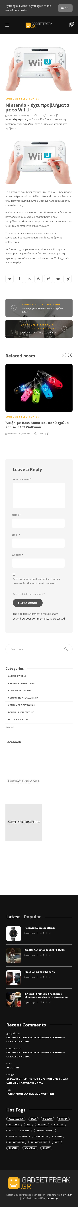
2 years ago (29, 933)
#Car (33, 1119)
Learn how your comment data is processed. (39, 618)
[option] (39, 399)
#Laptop (58, 1124)
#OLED (58, 1136)
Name (16, 514)
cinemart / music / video (22, 683)
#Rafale (13, 1148)
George (10, 1074)
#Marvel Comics (45, 1130)
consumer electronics (22, 98)
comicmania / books (19, 690)
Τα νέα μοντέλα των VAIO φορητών (30, 1093)
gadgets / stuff (44, 328)
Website (17, 554)
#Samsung (30, 1148)
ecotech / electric (18, 719)
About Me (12, 1067)
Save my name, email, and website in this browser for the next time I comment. (36, 581)
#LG (11, 1130)
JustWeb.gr (66, 1194)
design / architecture (21, 712)
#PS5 (56, 1142)
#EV (28, 1124)
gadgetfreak (11, 115)
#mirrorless (41, 1136)
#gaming (42, 1124)
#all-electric (16, 1119)
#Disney (63, 1119)
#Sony (46, 1148)
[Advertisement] (23, 870)
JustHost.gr (52, 1198)
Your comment (22, 479)
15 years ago (24, 115)
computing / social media (41, 304)
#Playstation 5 (39, 1142)
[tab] (13, 917)
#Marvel (24, 1130)
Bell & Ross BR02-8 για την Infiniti (39, 332)
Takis (8, 1089)
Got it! (65, 8)
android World (17, 676)
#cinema (47, 1119)
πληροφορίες (20, 119)
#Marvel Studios (18, 1136)
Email (16, 534)
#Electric (14, 1124)
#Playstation (16, 1142)
